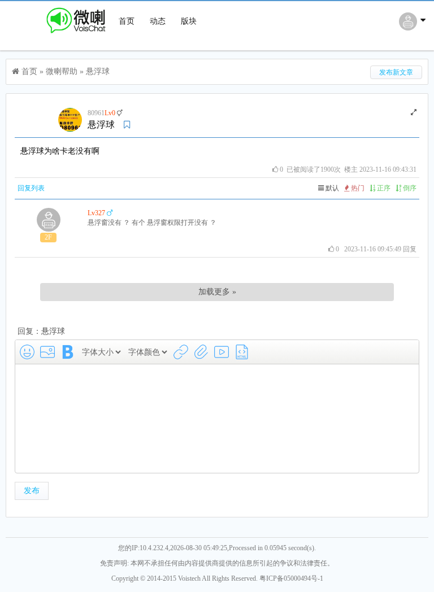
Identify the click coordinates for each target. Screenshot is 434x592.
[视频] (221, 352)
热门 (356, 188)
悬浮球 (98, 71)
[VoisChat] (58, 35)
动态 (158, 21)
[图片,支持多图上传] (47, 352)
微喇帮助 (61, 71)
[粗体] (68, 352)
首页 (126, 21)
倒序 (408, 188)
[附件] (201, 352)
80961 (96, 113)
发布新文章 (396, 72)
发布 (32, 490)
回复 (409, 249)
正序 (382, 188)
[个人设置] (413, 27)
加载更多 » (217, 292)
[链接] (181, 352)
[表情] (27, 352)
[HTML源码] (242, 352)
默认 (331, 188)
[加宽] (413, 112)
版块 (189, 21)
